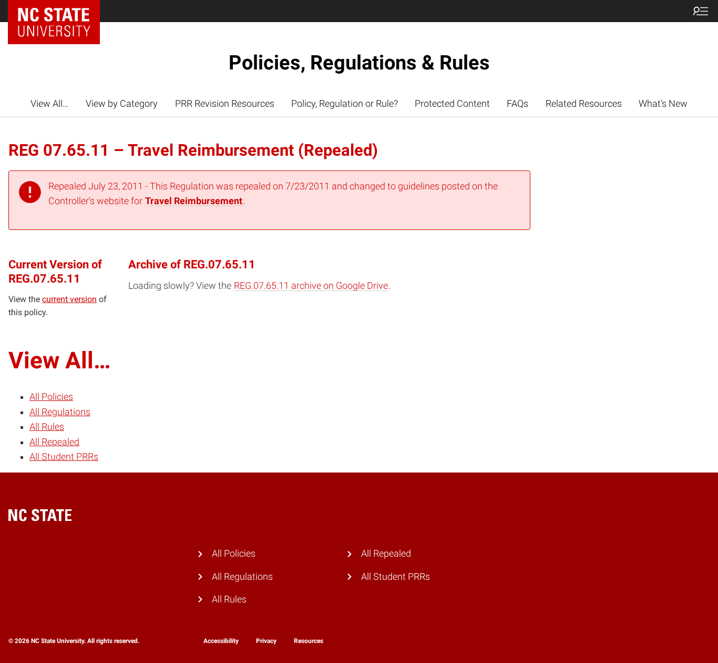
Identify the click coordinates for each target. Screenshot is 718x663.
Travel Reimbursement (193, 201)
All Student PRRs (63, 456)
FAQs (517, 103)
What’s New (663, 103)
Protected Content (452, 103)
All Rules (46, 426)
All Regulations (59, 412)
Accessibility (221, 641)
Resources (308, 641)
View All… (49, 103)
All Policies (51, 396)
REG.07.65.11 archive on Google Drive (311, 285)
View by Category (122, 103)
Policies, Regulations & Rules (359, 62)
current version (69, 299)
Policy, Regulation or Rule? (344, 103)
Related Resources (584, 103)
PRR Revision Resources (224, 103)
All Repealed (54, 442)
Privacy (266, 641)
